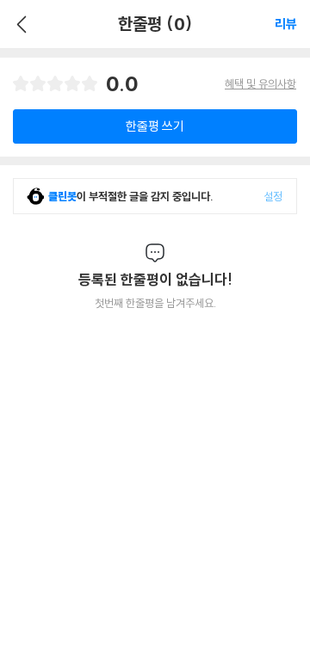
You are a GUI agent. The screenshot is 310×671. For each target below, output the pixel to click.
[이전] (19, 24)
